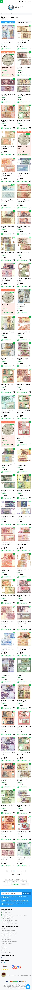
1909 (22, 882)
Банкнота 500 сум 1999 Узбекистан (24, 832)
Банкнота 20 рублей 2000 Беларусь (23, 41)
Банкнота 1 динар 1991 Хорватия (24, 569)
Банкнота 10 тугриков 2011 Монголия (7, 411)
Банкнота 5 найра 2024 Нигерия (8, 779)
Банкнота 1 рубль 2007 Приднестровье (24, 253)
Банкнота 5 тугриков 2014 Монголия (7, 174)
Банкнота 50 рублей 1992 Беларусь (7, 279)
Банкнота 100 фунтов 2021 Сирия (7, 121)
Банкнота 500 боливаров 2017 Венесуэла (21, 305)
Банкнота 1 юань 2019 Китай (7, 806)
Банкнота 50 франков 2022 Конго (23, 385)
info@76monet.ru (7, 913)
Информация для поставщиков (9, 941)
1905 (17, 882)
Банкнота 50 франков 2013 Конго (7, 622)
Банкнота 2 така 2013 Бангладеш (23, 411)
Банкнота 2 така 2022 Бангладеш (23, 753)
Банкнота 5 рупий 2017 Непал (24, 727)
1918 (9, 884)
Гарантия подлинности (6, 943)
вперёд (18, 874)
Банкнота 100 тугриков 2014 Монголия (24, 622)
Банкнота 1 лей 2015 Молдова (23, 779)
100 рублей (6, 882)
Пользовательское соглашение (9, 930)
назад (13, 874)
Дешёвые (16, 884)
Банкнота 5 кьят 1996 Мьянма (23, 67)
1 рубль (17, 879)
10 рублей (24, 879)
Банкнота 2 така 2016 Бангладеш (23, 121)
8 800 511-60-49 (6, 909)
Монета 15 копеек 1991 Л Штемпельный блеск (8, 67)
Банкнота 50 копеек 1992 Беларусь (7, 569)
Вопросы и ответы (5, 937)
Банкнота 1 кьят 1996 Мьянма (23, 174)
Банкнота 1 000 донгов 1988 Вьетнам (24, 94)
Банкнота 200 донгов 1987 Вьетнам (23, 200)
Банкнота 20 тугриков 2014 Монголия (7, 543)
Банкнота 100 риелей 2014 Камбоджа (23, 227)
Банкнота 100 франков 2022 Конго (24, 858)
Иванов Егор (21, 987)
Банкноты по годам (6, 952)
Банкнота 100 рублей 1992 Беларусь (23, 648)
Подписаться (26, 893)
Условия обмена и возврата (8, 935)
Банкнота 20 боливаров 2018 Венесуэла (8, 41)
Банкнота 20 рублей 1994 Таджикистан (23, 359)
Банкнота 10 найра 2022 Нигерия (6, 832)
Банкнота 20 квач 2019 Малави (8, 701)
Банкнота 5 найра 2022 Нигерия (8, 727)
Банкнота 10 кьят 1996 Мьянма (8, 517)
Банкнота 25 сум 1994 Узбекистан (23, 517)
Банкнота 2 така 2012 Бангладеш (7, 385)
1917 (4, 884)
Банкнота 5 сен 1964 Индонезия (7, 858)
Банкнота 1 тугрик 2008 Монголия (8, 596)
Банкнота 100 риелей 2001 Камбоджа (23, 806)
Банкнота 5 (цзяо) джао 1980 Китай (8, 94)
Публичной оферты (5, 897)
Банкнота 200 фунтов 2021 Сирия (7, 227)
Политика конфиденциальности (9, 933)
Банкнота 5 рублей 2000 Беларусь (22, 543)
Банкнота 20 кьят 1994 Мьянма (8, 491)
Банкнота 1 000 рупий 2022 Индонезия (23, 491)
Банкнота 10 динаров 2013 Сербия (7, 253)
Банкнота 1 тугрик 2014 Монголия (8, 147)
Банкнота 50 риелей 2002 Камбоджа (23, 464)
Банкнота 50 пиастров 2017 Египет (7, 332)
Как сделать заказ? (6, 939)
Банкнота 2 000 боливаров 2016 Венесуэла (21, 701)
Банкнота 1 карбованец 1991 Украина (24, 332)
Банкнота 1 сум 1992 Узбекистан (7, 200)
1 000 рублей (9, 879)
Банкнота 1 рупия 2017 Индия (24, 279)
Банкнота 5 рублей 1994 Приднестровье (7, 648)
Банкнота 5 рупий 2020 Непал (24, 437)
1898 (13, 882)
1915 (26, 882)
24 (24, 871)
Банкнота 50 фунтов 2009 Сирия (7, 359)
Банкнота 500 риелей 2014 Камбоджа (23, 596)
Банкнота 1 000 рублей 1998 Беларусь (8, 464)
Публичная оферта (6, 928)
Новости (3, 946)
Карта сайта (4, 948)
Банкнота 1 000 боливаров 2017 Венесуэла (5, 674)
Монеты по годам (5, 950)
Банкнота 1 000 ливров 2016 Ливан (24, 674)
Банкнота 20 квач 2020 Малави (8, 753)
